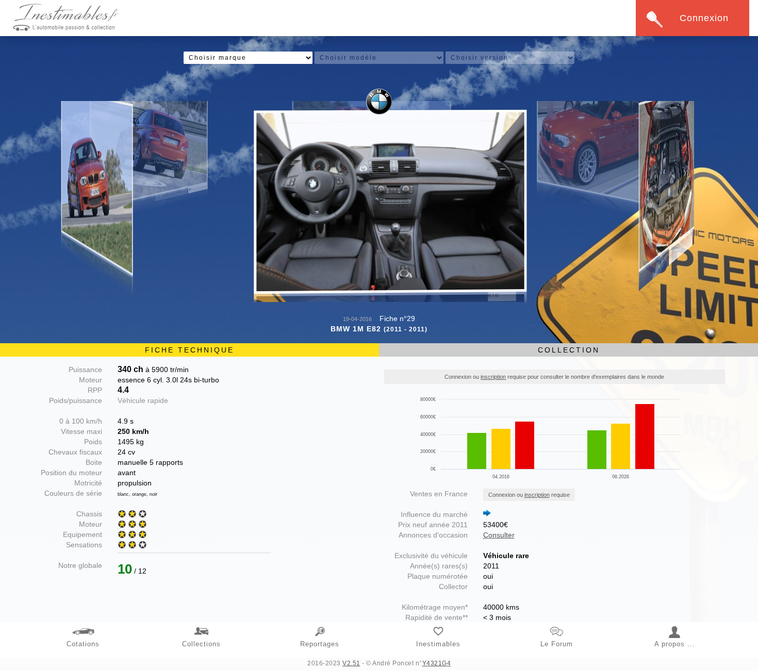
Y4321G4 (436, 663)
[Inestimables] (438, 625)
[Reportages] (319, 625)
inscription (493, 377)
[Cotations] (83, 625)
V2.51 (351, 663)
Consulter (499, 535)
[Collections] (201, 625)
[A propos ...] (675, 625)
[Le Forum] (556, 625)
